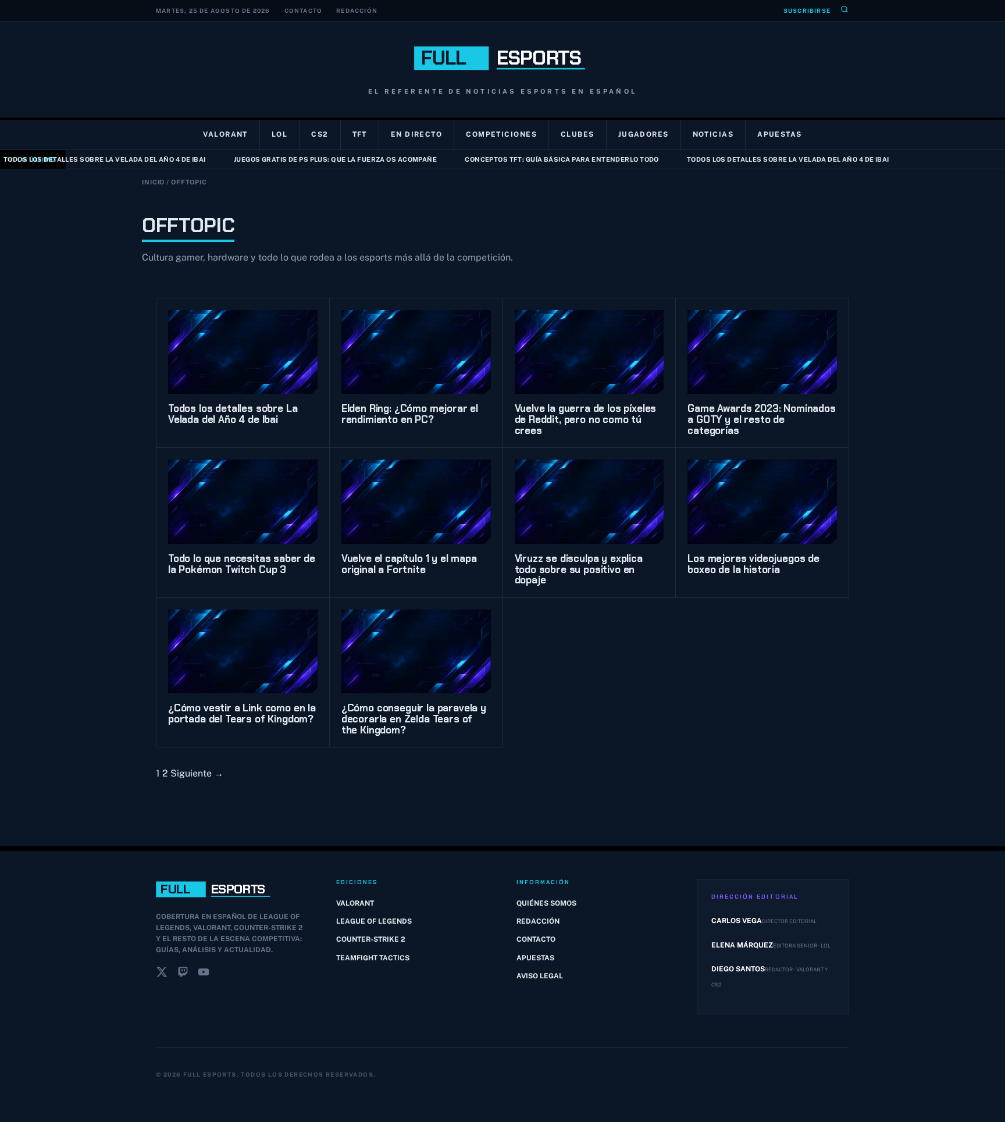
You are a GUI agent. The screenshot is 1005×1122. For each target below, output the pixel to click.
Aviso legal (539, 976)
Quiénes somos (546, 903)
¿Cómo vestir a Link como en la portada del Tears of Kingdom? (242, 713)
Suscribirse (807, 10)
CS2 (319, 134)
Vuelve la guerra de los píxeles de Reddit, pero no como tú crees (586, 419)
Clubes (577, 134)
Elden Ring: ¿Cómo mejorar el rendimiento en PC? (409, 414)
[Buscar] (844, 10)
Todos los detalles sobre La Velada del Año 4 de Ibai (770, 159)
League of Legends (374, 921)
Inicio (153, 182)
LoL (279, 134)
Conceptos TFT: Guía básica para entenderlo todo (544, 159)
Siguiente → (196, 773)
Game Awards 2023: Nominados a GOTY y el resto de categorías (761, 419)
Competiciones (501, 134)
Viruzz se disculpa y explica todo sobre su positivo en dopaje (579, 569)
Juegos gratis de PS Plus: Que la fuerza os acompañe (317, 159)
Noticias (713, 134)
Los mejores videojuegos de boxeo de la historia (753, 564)
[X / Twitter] (162, 974)
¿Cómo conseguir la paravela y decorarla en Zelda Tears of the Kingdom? (413, 718)
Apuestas (779, 134)
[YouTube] (203, 974)
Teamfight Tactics (372, 958)
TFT (359, 134)
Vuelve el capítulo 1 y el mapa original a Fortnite (409, 564)
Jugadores (643, 134)
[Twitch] (182, 974)
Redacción (356, 10)
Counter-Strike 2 (370, 939)
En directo (416, 134)
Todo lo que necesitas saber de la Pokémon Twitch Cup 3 (241, 564)
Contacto (303, 10)
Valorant (225, 134)
